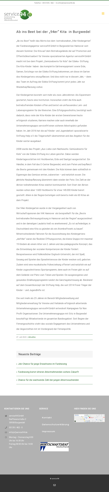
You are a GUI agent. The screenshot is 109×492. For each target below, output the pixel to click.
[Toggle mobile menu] (103, 13)
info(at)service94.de (66, 3)
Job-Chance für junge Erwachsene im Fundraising (42, 364)
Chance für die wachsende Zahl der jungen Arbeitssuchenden (48, 380)
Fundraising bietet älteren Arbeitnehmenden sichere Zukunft (48, 372)
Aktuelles (32, 337)
